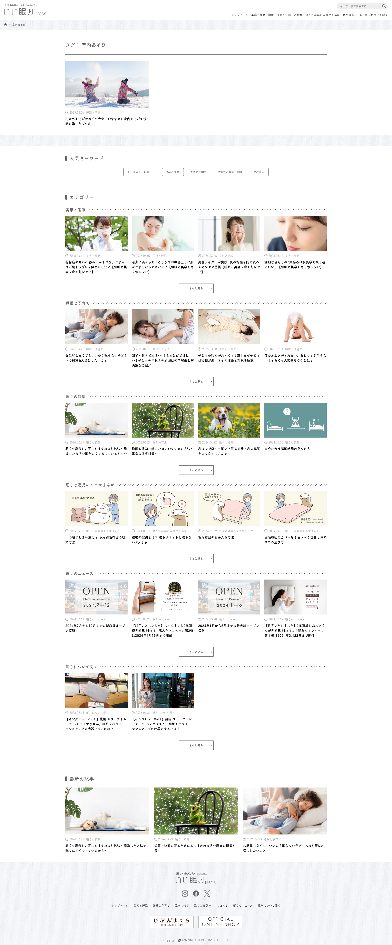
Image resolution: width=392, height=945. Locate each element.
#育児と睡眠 (199, 172)
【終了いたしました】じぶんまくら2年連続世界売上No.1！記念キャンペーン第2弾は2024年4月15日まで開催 (162, 630)
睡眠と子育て (276, 14)
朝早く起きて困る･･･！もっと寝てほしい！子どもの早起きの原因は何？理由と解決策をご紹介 (163, 360)
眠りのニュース (352, 14)
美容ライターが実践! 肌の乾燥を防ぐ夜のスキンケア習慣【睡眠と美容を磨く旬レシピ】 (229, 267)
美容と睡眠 (258, 14)
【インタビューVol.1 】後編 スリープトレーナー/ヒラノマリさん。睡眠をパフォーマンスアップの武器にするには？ (96, 724)
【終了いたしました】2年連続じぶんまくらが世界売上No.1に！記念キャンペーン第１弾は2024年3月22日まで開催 (294, 630)
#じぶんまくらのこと (141, 172)
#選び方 (259, 172)
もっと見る (196, 288)
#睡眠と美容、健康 (230, 172)
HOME (5, 24)
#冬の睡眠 (172, 172)
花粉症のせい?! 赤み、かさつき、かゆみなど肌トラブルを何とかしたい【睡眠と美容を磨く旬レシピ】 (96, 267)
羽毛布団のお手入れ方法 (216, 537)
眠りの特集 (295, 14)
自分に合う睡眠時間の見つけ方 (287, 448)
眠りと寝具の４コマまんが (322, 14)
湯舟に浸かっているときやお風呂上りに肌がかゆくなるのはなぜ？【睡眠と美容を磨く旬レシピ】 (163, 267)
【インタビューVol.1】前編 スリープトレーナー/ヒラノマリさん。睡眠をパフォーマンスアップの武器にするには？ (162, 724)
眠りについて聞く (376, 14)
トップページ (239, 14)
